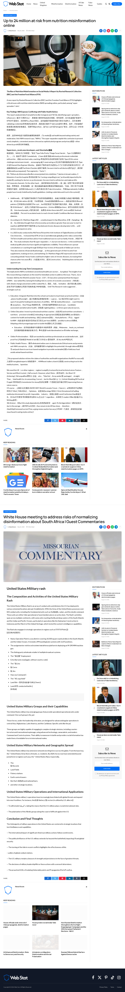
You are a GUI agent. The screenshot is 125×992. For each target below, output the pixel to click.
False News (90, 4)
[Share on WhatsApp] (112, 30)
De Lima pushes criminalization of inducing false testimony (111, 123)
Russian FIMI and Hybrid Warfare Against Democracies (73, 953)
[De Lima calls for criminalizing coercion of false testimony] (107, 171)
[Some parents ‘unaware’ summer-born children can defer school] (45, 480)
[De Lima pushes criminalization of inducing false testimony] (96, 124)
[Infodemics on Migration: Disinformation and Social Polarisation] (45, 942)
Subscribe (116, 4)
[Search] (109, 4)
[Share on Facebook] (101, 30)
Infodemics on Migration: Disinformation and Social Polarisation (41, 954)
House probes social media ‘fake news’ (109, 240)
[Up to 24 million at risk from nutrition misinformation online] (62, 60)
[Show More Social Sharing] (120, 30)
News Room (12, 30)
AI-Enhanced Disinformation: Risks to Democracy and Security (16, 953)
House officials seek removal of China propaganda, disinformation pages (110, 99)
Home (29, 4)
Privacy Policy (104, 279)
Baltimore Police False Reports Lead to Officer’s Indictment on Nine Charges (111, 147)
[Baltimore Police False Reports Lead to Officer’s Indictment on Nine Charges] (96, 148)
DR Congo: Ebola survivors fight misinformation (15, 466)
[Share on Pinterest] (108, 30)
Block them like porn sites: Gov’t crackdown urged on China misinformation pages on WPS (73, 467)
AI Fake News (81, 4)
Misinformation (57, 4)
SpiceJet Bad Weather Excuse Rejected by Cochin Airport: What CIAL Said (73, 492)
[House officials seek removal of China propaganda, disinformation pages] (96, 99)
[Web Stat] (13, 4)
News (35, 4)
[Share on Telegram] (116, 30)
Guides (99, 4)
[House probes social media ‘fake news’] (107, 228)
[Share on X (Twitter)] (104, 30)
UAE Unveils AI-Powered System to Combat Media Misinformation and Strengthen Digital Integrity (45, 467)
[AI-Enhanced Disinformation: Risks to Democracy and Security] (16, 942)
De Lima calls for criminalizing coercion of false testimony (107, 183)
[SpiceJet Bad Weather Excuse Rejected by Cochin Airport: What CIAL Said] (74, 480)
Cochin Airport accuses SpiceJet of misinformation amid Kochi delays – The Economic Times (16, 492)
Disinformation (70, 4)
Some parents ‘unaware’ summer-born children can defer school (44, 491)
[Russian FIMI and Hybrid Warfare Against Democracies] (74, 942)
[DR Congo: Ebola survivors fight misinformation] (16, 454)
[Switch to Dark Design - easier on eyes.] (106, 4)
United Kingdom (43, 4)
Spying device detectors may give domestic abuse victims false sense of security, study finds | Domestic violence (111, 111)
